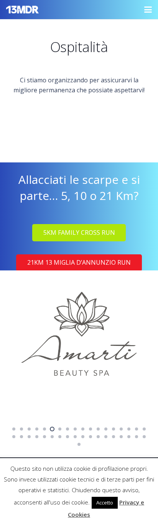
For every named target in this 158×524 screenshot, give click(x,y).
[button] (148, 9)
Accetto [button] (104, 502)
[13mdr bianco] (22, 9)
